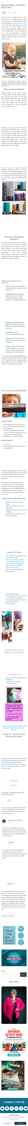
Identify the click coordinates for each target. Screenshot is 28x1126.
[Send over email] (18, 12)
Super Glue (7, 444)
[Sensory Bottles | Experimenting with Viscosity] (6, 626)
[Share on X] (14, 12)
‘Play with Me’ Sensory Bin (13, 678)
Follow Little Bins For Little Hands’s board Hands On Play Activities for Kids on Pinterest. (14, 728)
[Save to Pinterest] (8, 12)
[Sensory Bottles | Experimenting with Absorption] (18, 626)
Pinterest (21, 764)
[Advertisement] (14, 534)
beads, (22, 430)
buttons (6, 432)
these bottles (21, 424)
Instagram (12, 598)
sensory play (16, 21)
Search (3, 971)
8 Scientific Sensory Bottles (13, 514)
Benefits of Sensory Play (12, 502)
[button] (2, 1108)
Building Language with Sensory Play (16, 510)
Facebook (10, 596)
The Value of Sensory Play (13, 506)
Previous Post (14, 780)
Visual (7, 348)
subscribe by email (12, 766)
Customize (7, 1123)
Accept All (20, 1123)
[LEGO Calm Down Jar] (6, 637)
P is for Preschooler (11, 683)
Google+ (20, 596)
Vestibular (12, 350)
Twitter (16, 596)
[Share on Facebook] (11, 12)
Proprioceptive (20, 348)
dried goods (12, 432)
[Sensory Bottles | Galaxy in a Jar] (11, 616)
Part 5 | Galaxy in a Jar (12, 567)
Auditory (13, 346)
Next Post (14, 785)
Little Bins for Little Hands (13, 682)
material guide (18, 175)
